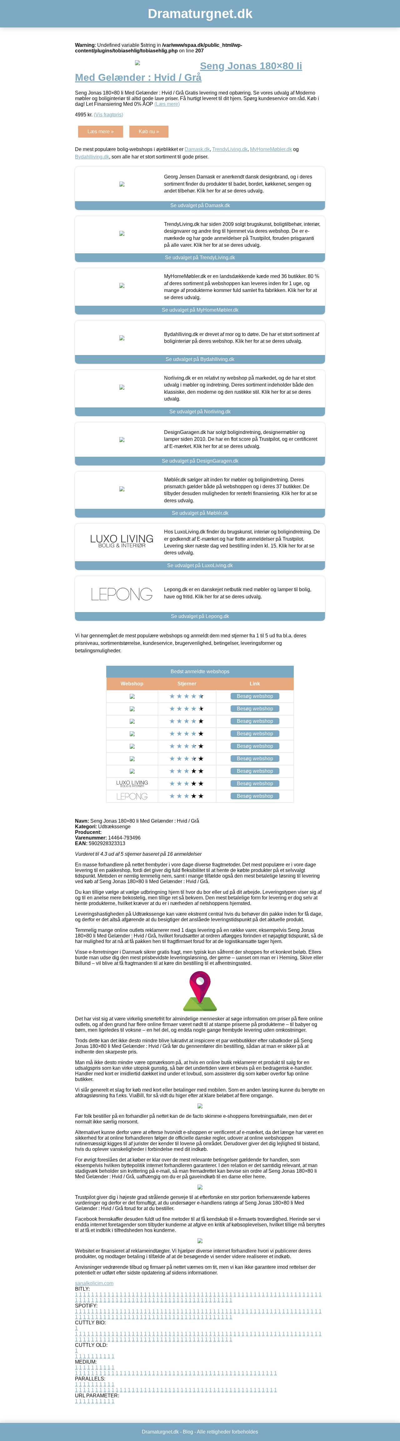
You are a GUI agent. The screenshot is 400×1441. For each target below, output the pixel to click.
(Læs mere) (167, 104)
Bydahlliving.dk (92, 156)
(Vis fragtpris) (108, 114)
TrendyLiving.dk (230, 149)
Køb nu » (149, 131)
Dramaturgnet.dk (200, 13)
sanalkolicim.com (94, 1283)
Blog (188, 1431)
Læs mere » (101, 131)
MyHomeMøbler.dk (271, 149)
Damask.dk (197, 149)
